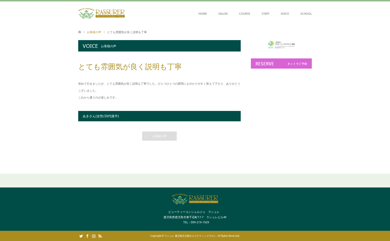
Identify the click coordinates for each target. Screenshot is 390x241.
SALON (223, 13)
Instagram (93, 235)
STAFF (265, 13)
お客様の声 (159, 136)
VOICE (285, 13)
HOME (202, 13)
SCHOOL (306, 13)
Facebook (87, 235)
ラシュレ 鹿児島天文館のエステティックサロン (190, 236)
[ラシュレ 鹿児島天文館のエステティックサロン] (101, 13)
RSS (100, 235)
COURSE (244, 13)
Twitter (81, 235)
